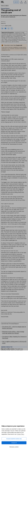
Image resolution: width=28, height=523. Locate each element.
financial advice (19, 302)
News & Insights (5, 5)
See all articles (4, 316)
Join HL (16, 2)
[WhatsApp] (8, 28)
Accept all (14, 442)
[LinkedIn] (2, 28)
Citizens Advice (23, 298)
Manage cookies (14, 446)
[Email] (5, 28)
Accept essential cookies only (14, 438)
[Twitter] (11, 28)
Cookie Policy (20, 434)
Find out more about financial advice (10, 294)
